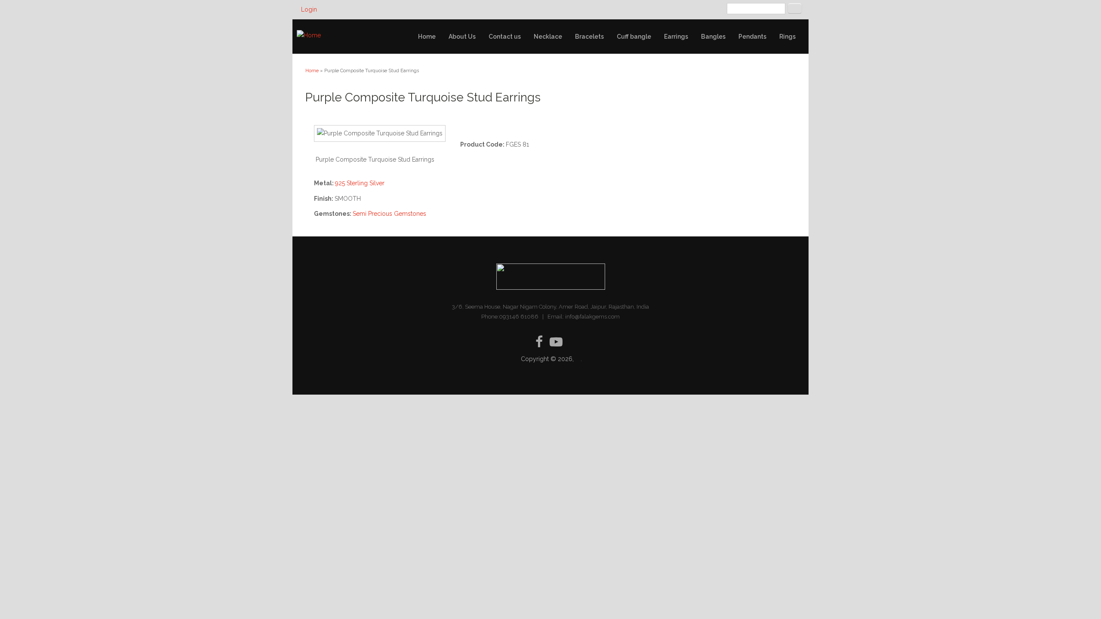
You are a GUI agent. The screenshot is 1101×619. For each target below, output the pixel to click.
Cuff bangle (634, 36)
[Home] (309, 35)
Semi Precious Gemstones (389, 213)
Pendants (752, 36)
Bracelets (589, 36)
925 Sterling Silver (359, 183)
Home (427, 36)
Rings (787, 36)
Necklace (548, 36)
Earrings (676, 36)
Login (309, 9)
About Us (462, 36)
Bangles (713, 36)
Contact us (505, 36)
